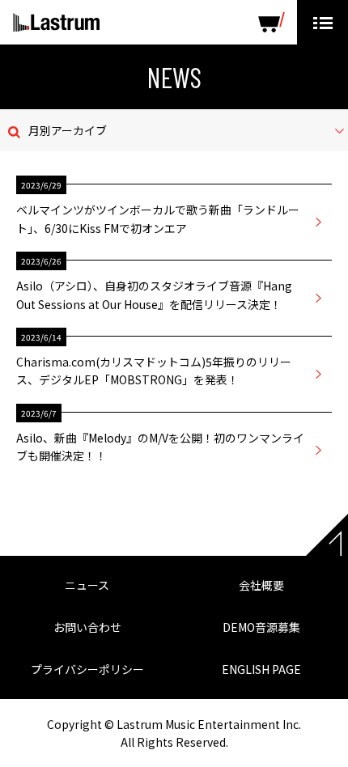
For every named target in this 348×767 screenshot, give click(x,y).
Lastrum (56, 22)
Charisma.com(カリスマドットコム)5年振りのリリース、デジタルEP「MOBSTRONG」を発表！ (153, 371)
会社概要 (261, 585)
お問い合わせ (87, 627)
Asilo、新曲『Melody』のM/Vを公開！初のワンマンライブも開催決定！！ (160, 447)
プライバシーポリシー (87, 669)
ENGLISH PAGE (261, 669)
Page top (327, 535)
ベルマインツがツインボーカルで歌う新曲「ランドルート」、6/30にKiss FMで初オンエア (157, 218)
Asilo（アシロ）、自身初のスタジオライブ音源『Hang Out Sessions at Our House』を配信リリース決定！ (154, 294)
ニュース (87, 585)
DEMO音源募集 (261, 627)
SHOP (271, 22)
